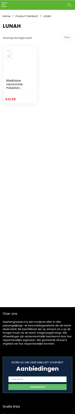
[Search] (69, 5)
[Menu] (4, 5)
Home (6, 16)
